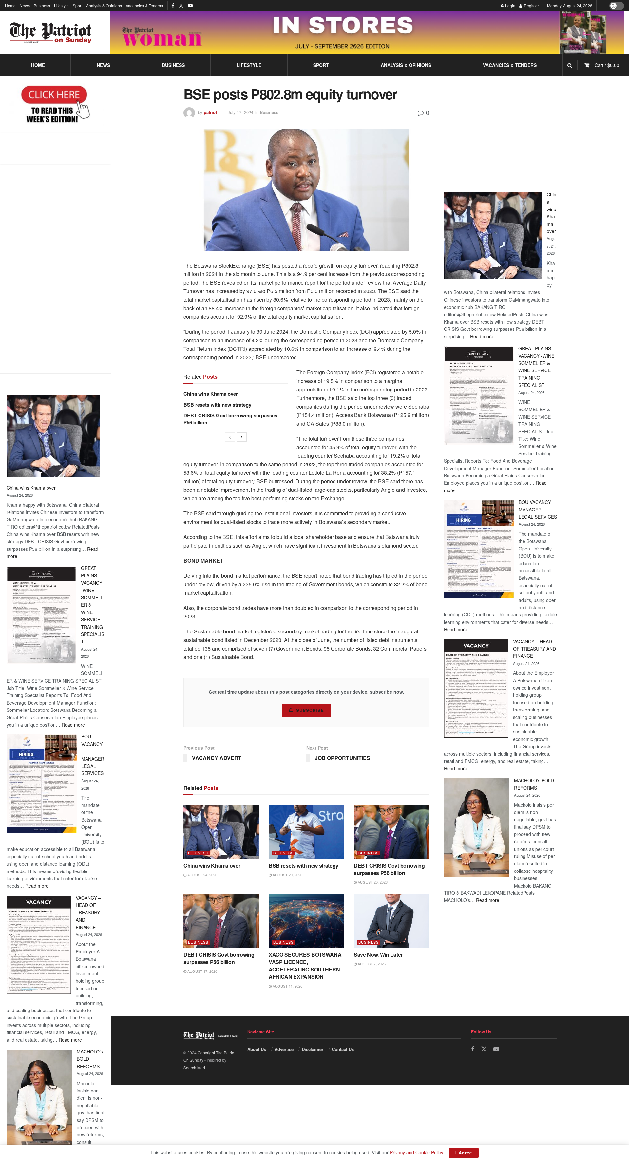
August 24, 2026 (201, 874)
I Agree (463, 1153)
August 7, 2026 (371, 963)
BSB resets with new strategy (217, 404)
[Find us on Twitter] (181, 5)
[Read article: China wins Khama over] (221, 832)
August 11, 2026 (287, 986)
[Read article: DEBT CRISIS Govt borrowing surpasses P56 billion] (391, 832)
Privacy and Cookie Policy (416, 1152)
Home (10, 5)
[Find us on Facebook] (173, 5)
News (25, 5)
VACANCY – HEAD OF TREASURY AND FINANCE (88, 912)
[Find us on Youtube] (190, 5)
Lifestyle (61, 5)
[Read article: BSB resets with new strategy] (306, 832)
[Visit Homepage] (51, 32)
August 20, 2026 (287, 874)
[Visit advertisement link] (367, 32)
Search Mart (194, 1067)
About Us (256, 1049)
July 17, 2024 (240, 112)
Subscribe (310, 710)
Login (509, 5)
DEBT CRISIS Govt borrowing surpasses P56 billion (230, 419)
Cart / (607, 65)
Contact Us (343, 1049)
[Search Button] (569, 65)
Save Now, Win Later (378, 954)
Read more (73, 724)
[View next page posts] (242, 437)
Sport (77, 5)
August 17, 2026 (201, 971)
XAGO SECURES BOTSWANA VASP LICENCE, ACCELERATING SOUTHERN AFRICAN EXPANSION (305, 965)
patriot (210, 112)
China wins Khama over (31, 487)
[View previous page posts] (230, 437)
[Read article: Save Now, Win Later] (391, 921)
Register (531, 5)
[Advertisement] (55, 268)
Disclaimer (312, 1049)
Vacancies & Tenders (144, 5)
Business (42, 5)
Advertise (284, 1049)
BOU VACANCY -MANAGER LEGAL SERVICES (538, 509)
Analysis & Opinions (104, 5)
